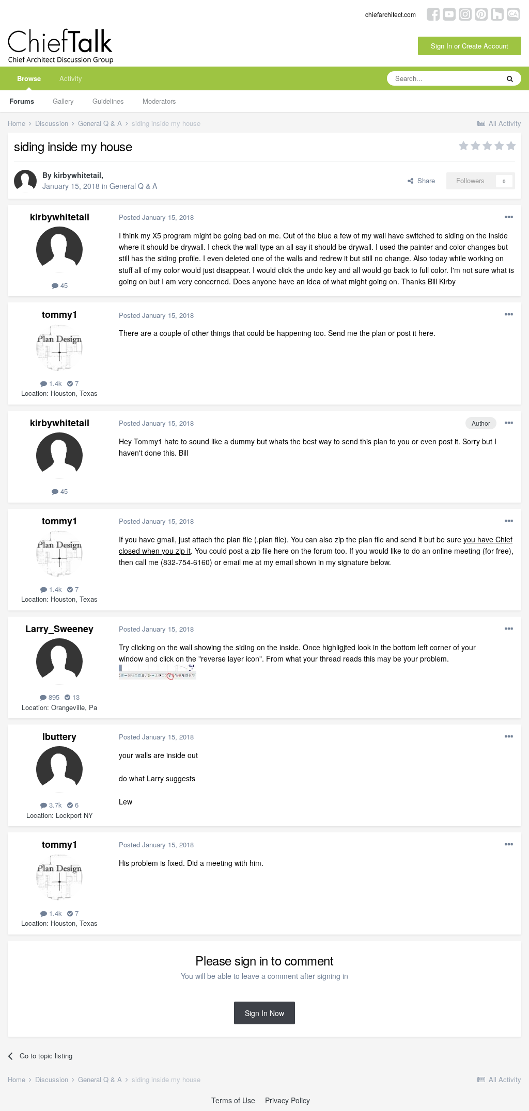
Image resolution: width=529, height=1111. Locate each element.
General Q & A (133, 186)
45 (63, 285)
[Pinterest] (481, 13)
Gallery (63, 101)
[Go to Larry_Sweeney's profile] (59, 661)
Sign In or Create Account (469, 46)
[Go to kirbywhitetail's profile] (25, 181)
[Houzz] (497, 13)
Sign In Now (264, 1013)
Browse (29, 78)
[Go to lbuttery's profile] (59, 769)
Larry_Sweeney (59, 628)
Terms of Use (233, 1100)
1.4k (54, 383)
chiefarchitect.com (390, 14)
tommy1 (59, 314)
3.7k (54, 805)
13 (75, 697)
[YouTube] (449, 13)
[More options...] (509, 217)
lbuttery (59, 736)
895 (52, 697)
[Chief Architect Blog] (513, 13)
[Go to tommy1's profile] (59, 348)
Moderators (159, 101)
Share (424, 180)
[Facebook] (433, 13)
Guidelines (108, 101)
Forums (21, 101)
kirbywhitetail (77, 175)
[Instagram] (465, 13)
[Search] (510, 78)
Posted (156, 217)
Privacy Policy (287, 1100)
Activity (70, 78)
